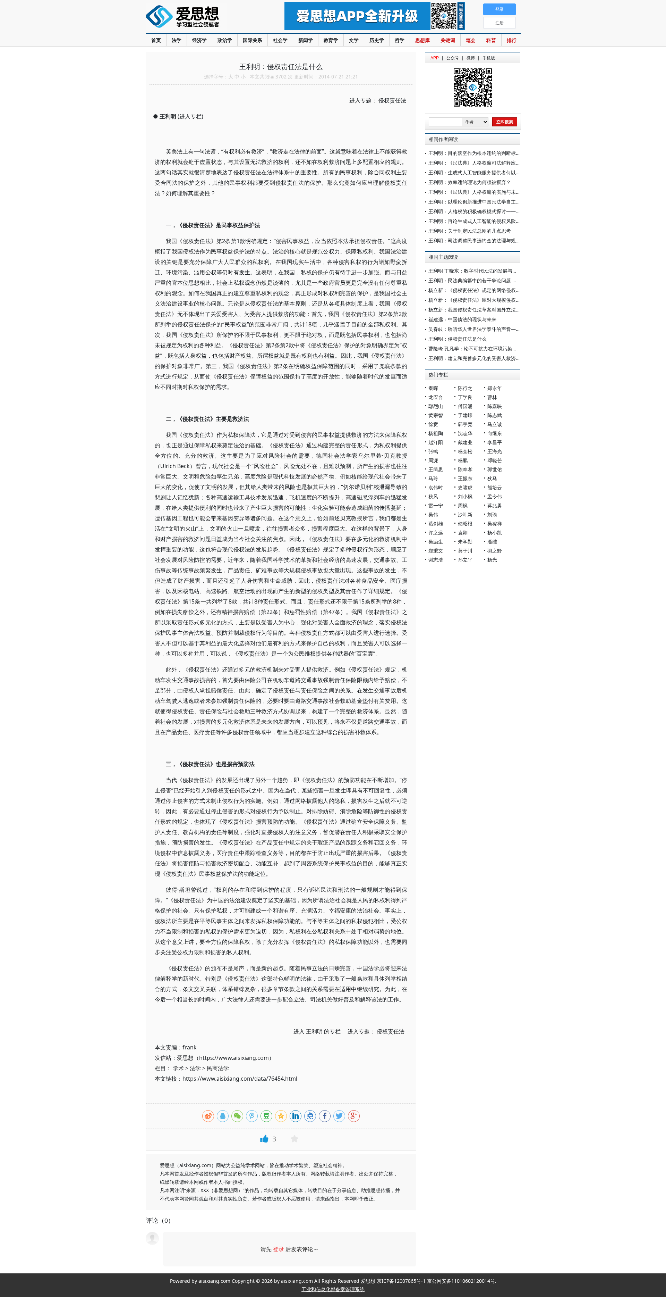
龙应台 (435, 397)
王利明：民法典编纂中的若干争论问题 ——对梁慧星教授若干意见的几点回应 (511, 280)
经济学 (199, 40)
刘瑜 (492, 514)
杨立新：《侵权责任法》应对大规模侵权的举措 (479, 300)
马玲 (433, 478)
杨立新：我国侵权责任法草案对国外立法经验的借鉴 (484, 309)
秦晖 (433, 388)
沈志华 (465, 433)
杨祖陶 (435, 433)
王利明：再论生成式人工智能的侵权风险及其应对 (481, 221)
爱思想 (201, 17)
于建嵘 (465, 415)
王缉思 (435, 469)
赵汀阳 (435, 442)
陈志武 (494, 415)
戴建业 (465, 442)
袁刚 (463, 532)
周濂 (433, 460)
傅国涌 (465, 406)
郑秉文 (435, 550)
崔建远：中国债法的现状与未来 (462, 319)
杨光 (492, 559)
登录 (278, 1249)
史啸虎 (465, 487)
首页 (156, 40)
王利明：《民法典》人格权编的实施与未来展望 (479, 192)
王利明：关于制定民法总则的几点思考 (469, 230)
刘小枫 (465, 496)
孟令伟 (494, 496)
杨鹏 (463, 460)
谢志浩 (435, 559)
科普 (491, 40)
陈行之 (465, 388)
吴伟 (433, 514)
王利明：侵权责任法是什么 (457, 338)
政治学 (224, 40)
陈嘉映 (494, 406)
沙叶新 (465, 514)
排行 (511, 40)
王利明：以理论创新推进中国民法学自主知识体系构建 (486, 201)
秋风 (433, 496)
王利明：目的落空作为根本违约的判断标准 (474, 153)
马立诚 (494, 424)
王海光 (494, 451)
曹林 (492, 397)
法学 (176, 40)
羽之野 (494, 550)
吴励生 (435, 541)
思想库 (422, 40)
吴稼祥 (494, 523)
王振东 (465, 478)
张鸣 (433, 451)
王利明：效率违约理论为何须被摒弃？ (469, 182)
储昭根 (465, 523)
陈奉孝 (465, 469)
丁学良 (465, 397)
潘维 (492, 541)
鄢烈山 (435, 406)
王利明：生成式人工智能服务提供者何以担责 (477, 172)
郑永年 (494, 388)
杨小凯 (494, 532)
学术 (178, 1068)
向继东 (494, 433)
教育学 (331, 40)
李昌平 (494, 442)
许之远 (435, 532)
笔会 (471, 40)
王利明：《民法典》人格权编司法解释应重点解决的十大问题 (494, 162)
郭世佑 (494, 469)
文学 (354, 40)
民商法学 (218, 1068)
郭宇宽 (465, 424)
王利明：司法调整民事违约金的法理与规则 (474, 240)
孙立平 (465, 559)
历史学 (376, 40)
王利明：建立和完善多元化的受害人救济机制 (477, 358)
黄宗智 (435, 415)
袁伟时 (435, 487)
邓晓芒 (494, 460)
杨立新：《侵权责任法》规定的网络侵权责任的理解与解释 (491, 290)
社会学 (280, 40)
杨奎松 (465, 451)
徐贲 (433, 424)
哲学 (399, 40)
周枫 (463, 505)
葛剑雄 (435, 523)
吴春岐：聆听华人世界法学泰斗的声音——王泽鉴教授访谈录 (494, 329)
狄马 (492, 478)
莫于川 (465, 550)
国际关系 (252, 40)
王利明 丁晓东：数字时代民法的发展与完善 (475, 270)
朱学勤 (465, 541)
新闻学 (305, 40)
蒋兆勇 (494, 505)
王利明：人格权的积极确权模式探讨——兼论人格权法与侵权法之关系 (503, 211)
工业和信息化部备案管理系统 (333, 1289)
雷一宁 (435, 505)
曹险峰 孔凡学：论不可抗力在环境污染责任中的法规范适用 (492, 348)
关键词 (448, 40)
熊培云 (494, 487)
